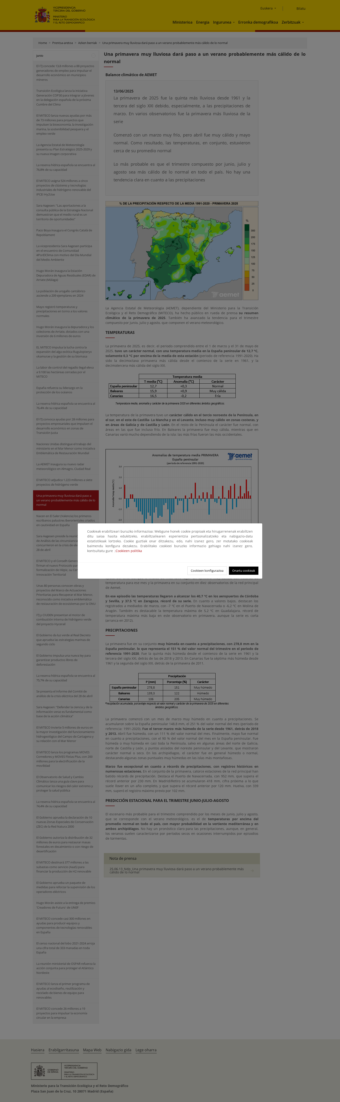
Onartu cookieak (243, 570)
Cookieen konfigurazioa (207, 570)
